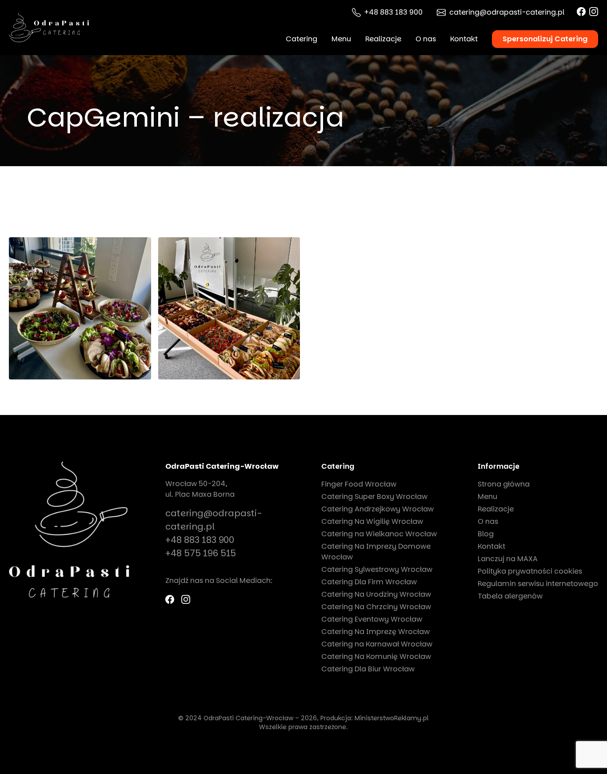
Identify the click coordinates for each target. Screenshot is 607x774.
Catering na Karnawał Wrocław (376, 644)
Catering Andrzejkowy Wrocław (377, 509)
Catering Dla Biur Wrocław (368, 669)
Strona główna (504, 484)
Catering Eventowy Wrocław (371, 619)
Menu (341, 39)
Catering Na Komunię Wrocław (376, 656)
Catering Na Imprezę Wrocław (375, 631)
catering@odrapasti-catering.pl (506, 12)
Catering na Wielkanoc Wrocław (379, 534)
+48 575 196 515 (200, 553)
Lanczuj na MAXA (508, 559)
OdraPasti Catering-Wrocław (222, 466)
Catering (301, 39)
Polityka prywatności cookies (530, 571)
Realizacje (383, 39)
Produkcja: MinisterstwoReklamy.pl (374, 718)
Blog (486, 534)
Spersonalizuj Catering (545, 39)
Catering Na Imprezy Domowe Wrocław (376, 551)
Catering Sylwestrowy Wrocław (376, 569)
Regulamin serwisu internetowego (538, 584)
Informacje (498, 466)
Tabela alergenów (510, 596)
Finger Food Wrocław (358, 484)
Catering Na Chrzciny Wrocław (376, 607)
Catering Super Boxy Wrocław (374, 496)
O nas (425, 39)
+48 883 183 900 (393, 12)
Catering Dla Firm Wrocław (369, 582)
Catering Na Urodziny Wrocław (376, 594)
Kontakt (464, 39)
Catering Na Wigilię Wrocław (372, 521)
